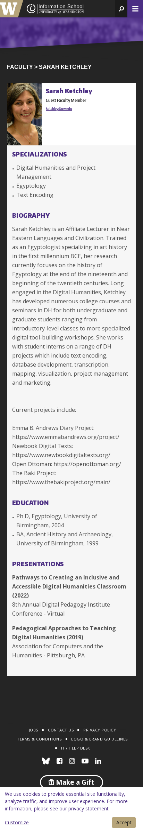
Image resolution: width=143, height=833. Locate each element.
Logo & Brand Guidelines (99, 739)
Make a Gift (74, 782)
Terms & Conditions (39, 739)
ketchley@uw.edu (59, 108)
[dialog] (71, 810)
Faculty (20, 67)
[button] (121, 8)
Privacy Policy (99, 729)
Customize (17, 822)
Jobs (33, 729)
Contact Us (61, 729)
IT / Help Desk (75, 748)
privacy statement (88, 808)
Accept (124, 822)
